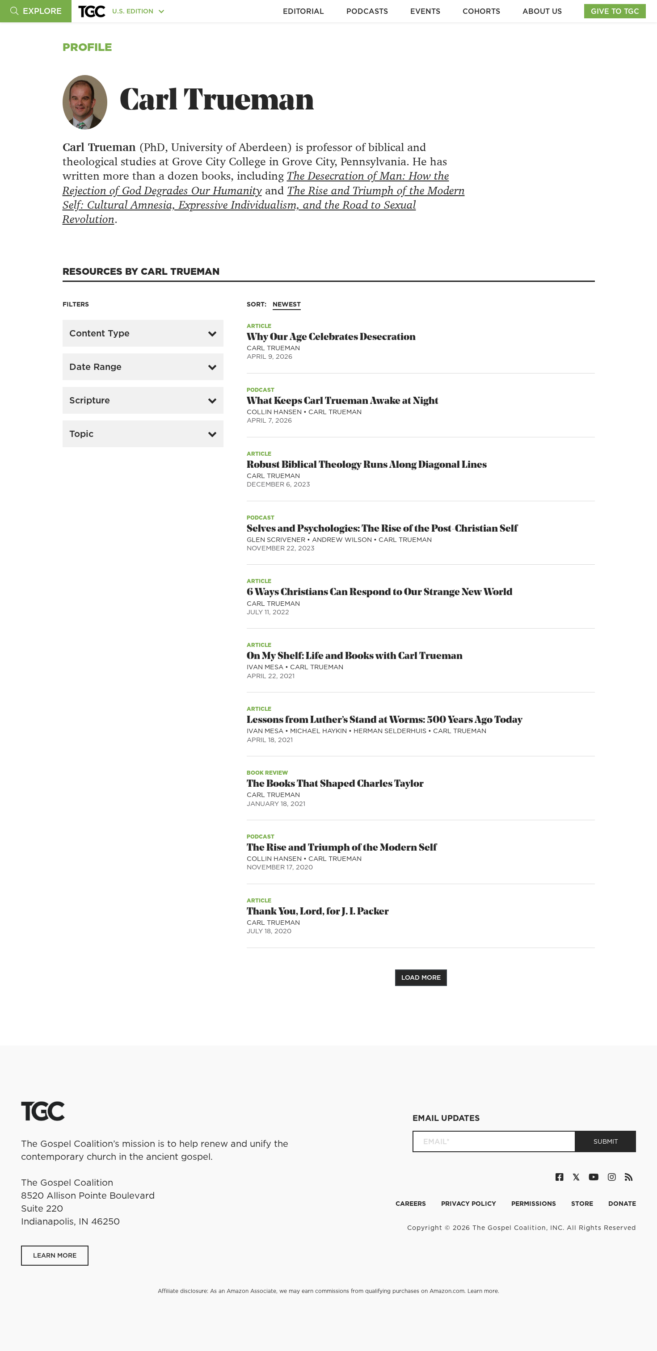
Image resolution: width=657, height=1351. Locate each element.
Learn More (54, 1255)
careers (412, 1203)
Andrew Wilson (343, 539)
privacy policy (469, 1203)
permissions (534, 1203)
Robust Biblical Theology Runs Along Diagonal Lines (367, 465)
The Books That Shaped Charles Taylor (335, 784)
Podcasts (367, 11)
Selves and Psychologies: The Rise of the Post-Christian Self (382, 529)
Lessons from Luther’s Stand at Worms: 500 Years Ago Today (384, 720)
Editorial (303, 11)
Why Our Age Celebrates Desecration (331, 337)
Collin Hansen (275, 411)
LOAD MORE (421, 977)
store (583, 1203)
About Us (542, 11)
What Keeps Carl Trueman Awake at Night (342, 401)
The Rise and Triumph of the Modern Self (342, 848)
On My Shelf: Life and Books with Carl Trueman (355, 656)
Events (425, 11)
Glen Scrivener (277, 539)
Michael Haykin (319, 730)
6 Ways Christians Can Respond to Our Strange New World (380, 592)
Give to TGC (615, 11)
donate (622, 1203)
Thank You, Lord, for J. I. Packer (318, 912)
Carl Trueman (273, 348)
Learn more (482, 1291)
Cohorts (481, 11)
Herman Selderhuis (391, 730)
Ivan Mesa (266, 667)
